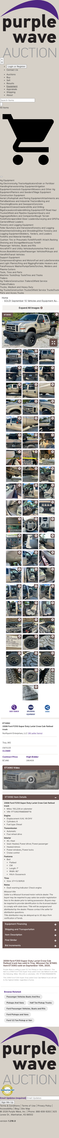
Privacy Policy (44, 1105)
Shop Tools (20, 275)
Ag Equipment (7, 180)
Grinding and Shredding (25, 230)
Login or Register (16, 66)
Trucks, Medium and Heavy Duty (16, 287)
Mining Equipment (33, 210)
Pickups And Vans (15, 1002)
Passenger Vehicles (35, 251)
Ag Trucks (5, 290)
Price (10, 756)
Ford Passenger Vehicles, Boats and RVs (26, 1008)
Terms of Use (29, 1105)
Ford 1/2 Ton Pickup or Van (19, 1020)
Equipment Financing (16, 924)
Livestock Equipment (21, 189)
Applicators (31, 183)
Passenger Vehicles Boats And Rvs (23, 996)
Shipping (11, 92)
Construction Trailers (21, 281)
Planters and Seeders (22, 192)
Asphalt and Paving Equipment (26, 198)
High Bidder (32, 756)
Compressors (7, 260)
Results (10, 83)
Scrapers (12, 219)
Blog (17, 1108)
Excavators (9, 210)
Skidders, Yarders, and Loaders (36, 233)
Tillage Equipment (42, 192)
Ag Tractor (20, 183)
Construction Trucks (20, 290)
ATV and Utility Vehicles (20, 248)
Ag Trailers (5, 281)
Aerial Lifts (5, 198)
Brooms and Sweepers (21, 204)
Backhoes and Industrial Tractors (22, 201)
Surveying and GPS (46, 219)
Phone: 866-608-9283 (39, 1111)
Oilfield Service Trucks (42, 290)
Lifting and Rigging (25, 263)
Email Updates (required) (13, 1098)
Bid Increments (13, 945)
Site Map (25, 1108)
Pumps (25, 266)
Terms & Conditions (10, 1105)
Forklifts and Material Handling (15, 236)
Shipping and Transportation (19, 929)
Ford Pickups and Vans (18, 1014)
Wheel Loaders (15, 221)
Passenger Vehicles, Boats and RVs (18, 245)
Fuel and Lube (41, 260)
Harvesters (14, 186)
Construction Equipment (12, 195)
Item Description (13, 934)
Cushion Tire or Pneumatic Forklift (17, 239)
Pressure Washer (13, 266)
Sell (8, 80)
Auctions (11, 74)
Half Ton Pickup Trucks (41, 1002)
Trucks (20, 293)
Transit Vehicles (17, 254)
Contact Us (12, 70)
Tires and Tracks (34, 275)
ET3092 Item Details (16, 797)
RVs (7, 254)
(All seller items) (35, 733)
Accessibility (6, 1108)
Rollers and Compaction (23, 216)
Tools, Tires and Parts (11, 272)
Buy (8, 77)
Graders (19, 210)
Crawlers (22, 207)
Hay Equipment (28, 186)
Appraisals (12, 89)
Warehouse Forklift (31, 242)
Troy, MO (6, 742)
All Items (4, 107)
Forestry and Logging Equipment (16, 225)
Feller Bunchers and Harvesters (16, 227)
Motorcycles (19, 251)
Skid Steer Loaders (27, 219)
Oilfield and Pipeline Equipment (23, 213)
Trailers (3, 278)
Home (5, 297)
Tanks (32, 266)
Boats (10, 251)
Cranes (14, 207)
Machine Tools (7, 275)
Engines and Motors (24, 260)
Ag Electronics (7, 183)
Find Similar (11, 940)
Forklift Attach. (42, 239)
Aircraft (4, 248)
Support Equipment (10, 257)
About (10, 95)
